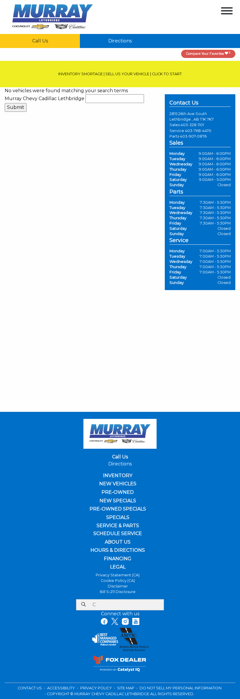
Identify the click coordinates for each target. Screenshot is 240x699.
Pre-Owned (118, 492)
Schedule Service (117, 533)
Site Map (126, 688)
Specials (117, 517)
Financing (117, 558)
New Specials (118, 500)
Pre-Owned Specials (118, 509)
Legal (118, 567)
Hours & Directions (117, 550)
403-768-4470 (198, 131)
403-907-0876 (193, 136)
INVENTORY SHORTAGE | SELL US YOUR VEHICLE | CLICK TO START (120, 74)
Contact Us (30, 688)
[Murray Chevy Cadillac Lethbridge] (52, 16)
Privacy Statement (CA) (118, 575)
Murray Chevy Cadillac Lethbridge (44, 98)
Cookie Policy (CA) (118, 580)
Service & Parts (118, 525)
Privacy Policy (96, 688)
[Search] (83, 604)
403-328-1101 (192, 125)
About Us (118, 542)
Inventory (117, 475)
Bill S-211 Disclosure (118, 592)
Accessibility (61, 688)
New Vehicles (117, 483)
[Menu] (227, 12)
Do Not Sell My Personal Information (181, 688)
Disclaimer (118, 586)
